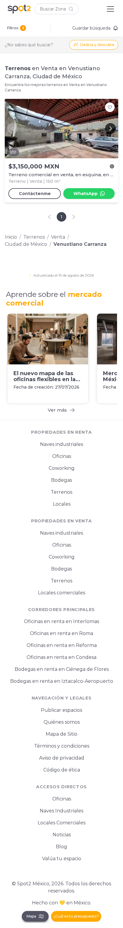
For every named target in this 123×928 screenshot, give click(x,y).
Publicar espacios (61, 710)
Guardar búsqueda (91, 28)
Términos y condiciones (61, 746)
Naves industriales (61, 444)
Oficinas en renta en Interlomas (61, 621)
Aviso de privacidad (61, 758)
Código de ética (61, 770)
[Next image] (110, 128)
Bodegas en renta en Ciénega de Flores (62, 669)
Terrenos (34, 237)
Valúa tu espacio (61, 858)
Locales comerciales (61, 593)
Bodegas (61, 480)
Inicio (11, 237)
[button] (57, 9)
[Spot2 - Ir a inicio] (19, 9)
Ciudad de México (26, 244)
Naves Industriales (61, 811)
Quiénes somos (62, 722)
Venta (58, 237)
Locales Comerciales (61, 823)
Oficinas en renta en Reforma (62, 645)
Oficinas (61, 456)
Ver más (57, 410)
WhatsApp (85, 193)
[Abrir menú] (110, 9)
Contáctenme (35, 193)
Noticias (62, 834)
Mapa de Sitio (61, 734)
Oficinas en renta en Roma (61, 633)
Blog (61, 846)
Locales (61, 504)
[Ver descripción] (112, 166)
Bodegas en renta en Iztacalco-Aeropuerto (61, 681)
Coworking (62, 468)
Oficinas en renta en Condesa (61, 657)
